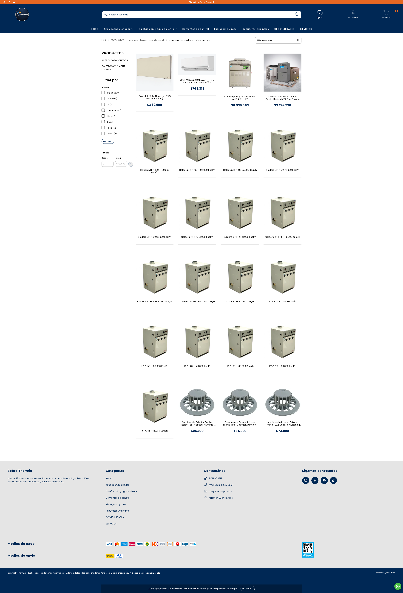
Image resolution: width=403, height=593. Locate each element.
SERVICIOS (306, 29)
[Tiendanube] (385, 573)
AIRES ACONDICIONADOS (115, 60)
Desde (105, 158)
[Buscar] (297, 14)
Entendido (247, 588)
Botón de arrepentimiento (146, 573)
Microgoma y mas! (225, 29)
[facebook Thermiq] (9, 2)
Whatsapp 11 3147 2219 (221, 484)
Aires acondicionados (117, 29)
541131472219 (215, 478)
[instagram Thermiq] (4, 2)
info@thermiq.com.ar (220, 491)
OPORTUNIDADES (284, 29)
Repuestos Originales (256, 29)
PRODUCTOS (117, 40)
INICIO (95, 29)
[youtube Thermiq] (14, 2)
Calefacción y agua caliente (157, 29)
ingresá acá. (122, 573)
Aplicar (130, 164)
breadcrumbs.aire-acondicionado (146, 40)
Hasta (118, 158)
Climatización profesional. (201, 2)
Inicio (104, 40)
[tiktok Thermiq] (19, 2)
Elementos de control (195, 29)
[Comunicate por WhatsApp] (397, 586)
